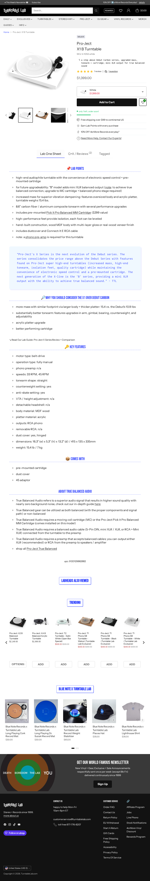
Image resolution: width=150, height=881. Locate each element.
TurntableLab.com (29, 873)
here (98, 504)
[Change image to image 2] (25, 115)
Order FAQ (108, 807)
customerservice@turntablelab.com (72, 819)
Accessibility (109, 847)
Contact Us (109, 812)
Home (6, 32)
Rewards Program (136, 836)
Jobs (129, 812)
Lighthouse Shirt (131, 733)
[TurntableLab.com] (15, 10)
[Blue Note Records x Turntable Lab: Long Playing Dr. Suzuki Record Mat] (46, 711)
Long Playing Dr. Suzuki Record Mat (45, 735)
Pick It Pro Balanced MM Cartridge (68, 212)
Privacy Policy (110, 852)
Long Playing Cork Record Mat (15, 735)
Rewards (109, 10)
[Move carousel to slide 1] (72, 748)
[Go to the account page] (128, 10)
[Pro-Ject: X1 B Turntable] (38, 70)
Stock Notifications (136, 822)
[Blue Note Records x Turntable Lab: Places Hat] (104, 711)
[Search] (96, 10)
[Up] (6, 115)
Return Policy (110, 817)
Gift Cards (108, 833)
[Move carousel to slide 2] (77, 748)
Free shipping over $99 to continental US (102, 119)
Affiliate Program (136, 807)
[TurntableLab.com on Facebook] (5, 825)
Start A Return (110, 828)
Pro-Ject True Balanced (42, 548)
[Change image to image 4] (58, 115)
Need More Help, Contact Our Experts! (101, 138)
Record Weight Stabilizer (72, 735)
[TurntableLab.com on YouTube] (19, 825)
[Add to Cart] (26, 720)
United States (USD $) (18, 868)
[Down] (70, 115)
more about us (11, 815)
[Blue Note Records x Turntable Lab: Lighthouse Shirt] (133, 711)
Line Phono (132, 817)
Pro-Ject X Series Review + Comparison (54, 339)
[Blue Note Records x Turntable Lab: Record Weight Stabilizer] (75, 711)
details (142, 2)
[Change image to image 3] (42, 115)
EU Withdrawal (111, 822)
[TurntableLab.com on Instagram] (9, 825)
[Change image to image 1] (9, 115)
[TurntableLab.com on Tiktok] (14, 825)
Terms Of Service (112, 857)
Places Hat (98, 733)
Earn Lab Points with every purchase (99, 125)
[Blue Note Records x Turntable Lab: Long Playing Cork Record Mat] (17, 711)
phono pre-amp (35, 237)
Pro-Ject (84, 43)
